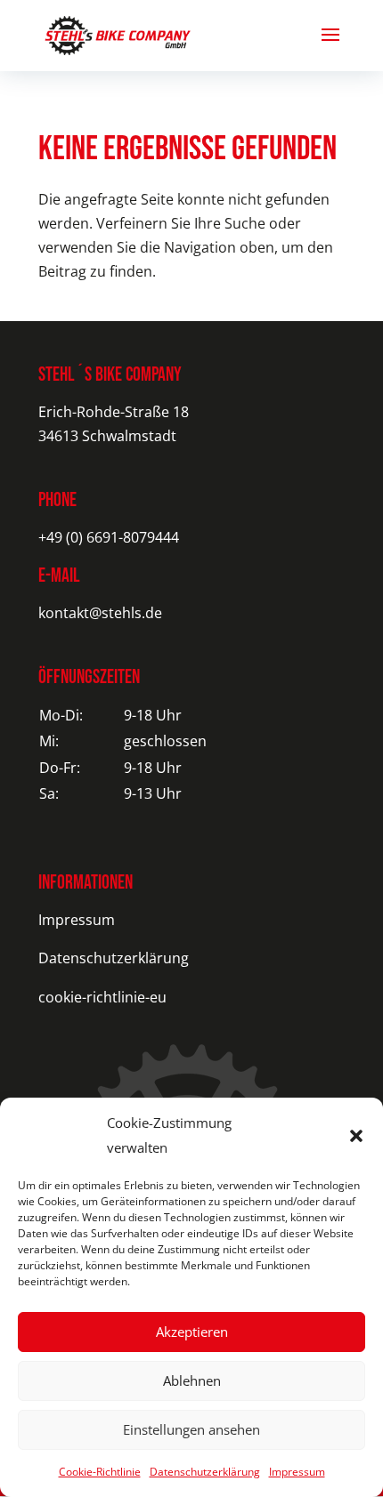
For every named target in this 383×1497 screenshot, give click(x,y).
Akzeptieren (192, 1331)
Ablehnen (192, 1380)
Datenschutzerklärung (205, 1471)
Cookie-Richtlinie (100, 1471)
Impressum (297, 1471)
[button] (356, 1136)
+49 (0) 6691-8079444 (108, 537)
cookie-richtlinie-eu (102, 997)
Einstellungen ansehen (191, 1429)
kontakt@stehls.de (100, 613)
